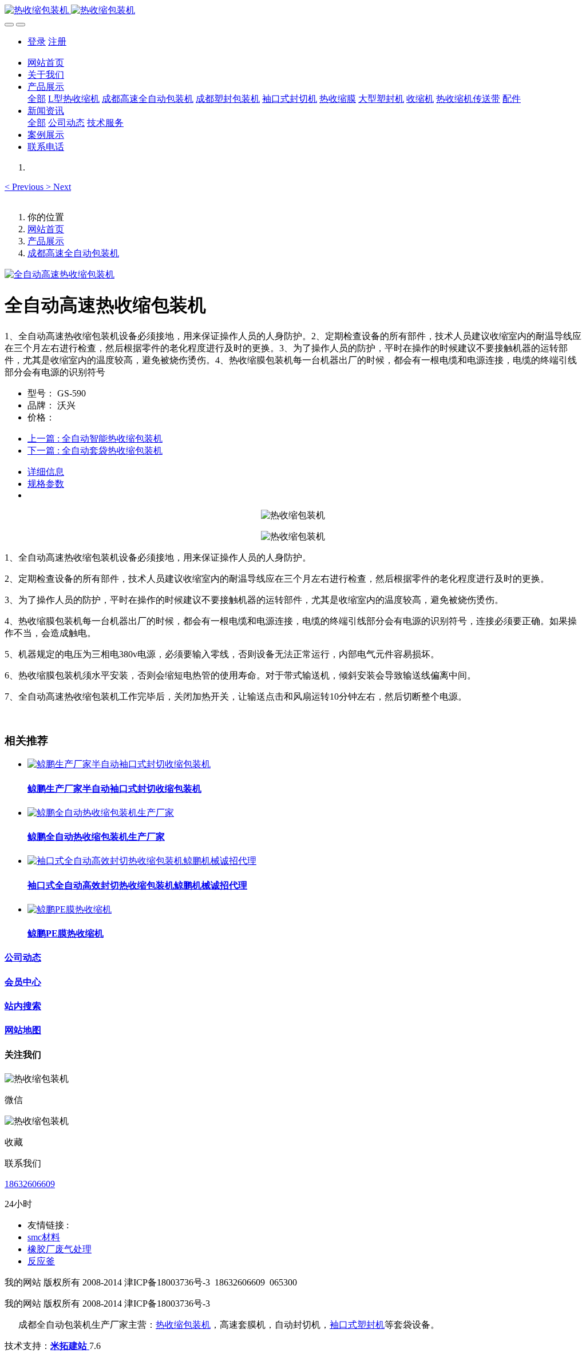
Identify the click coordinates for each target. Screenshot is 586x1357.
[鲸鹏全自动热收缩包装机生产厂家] (100, 813)
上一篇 (95, 438)
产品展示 (45, 241)
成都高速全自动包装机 (73, 253)
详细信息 (45, 472)
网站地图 (23, 1030)
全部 (36, 99)
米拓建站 (69, 1346)
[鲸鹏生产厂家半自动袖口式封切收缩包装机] (119, 764)
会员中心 (23, 982)
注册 (57, 41)
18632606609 (30, 1184)
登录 (36, 41)
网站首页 (45, 63)
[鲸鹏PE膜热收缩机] (69, 909)
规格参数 (45, 484)
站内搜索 (23, 1006)
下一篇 (95, 450)
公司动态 (23, 957)
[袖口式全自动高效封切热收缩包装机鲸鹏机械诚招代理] (141, 861)
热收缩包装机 (183, 1325)
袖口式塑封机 (357, 1325)
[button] (25, 187)
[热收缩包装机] (293, 11)
